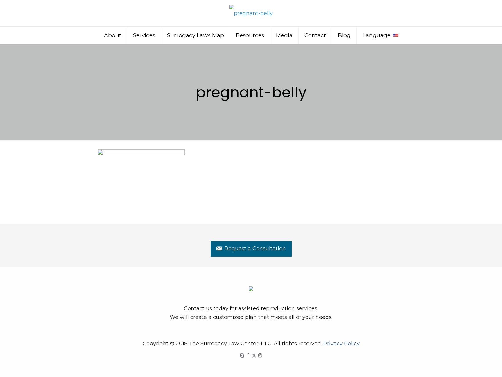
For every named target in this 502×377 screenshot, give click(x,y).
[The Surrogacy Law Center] (251, 13)
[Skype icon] (242, 355)
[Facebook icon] (248, 355)
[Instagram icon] (260, 355)
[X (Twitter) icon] (254, 355)
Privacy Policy (341, 343)
